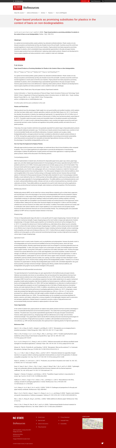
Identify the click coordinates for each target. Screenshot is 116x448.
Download (18, 59)
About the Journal (19, 13)
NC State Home (19, 1)
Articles (43, 13)
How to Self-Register (61, 13)
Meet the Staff (41, 420)
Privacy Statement (65, 417)
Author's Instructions (43, 423)
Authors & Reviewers (32, 13)
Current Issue (41, 417)
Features (50, 13)
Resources (84, 1)
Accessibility (64, 423)
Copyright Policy (64, 420)
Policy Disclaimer (42, 427)
